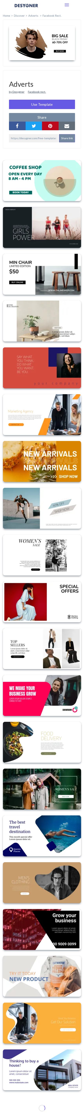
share (42, 117)
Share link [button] (67, 138)
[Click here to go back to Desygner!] (26, 8)
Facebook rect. (37, 91)
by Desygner (16, 91)
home (6, 15)
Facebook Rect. (52, 15)
